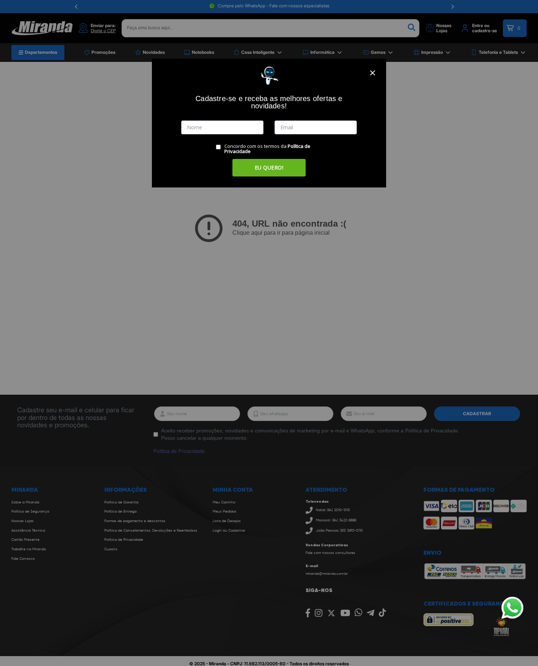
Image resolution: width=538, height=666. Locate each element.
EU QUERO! (269, 167)
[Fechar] (372, 72)
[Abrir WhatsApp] (512, 608)
